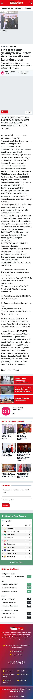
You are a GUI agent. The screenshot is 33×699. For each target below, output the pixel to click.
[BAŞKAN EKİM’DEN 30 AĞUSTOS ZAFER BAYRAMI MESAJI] (9, 447)
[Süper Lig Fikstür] (30, 569)
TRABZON (18, 8)
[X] (13, 662)
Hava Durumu (9, 671)
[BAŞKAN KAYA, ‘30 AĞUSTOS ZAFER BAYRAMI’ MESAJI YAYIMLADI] (24, 468)
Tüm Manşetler (23, 674)
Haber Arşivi (23, 680)
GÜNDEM (27, 8)
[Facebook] (9, 662)
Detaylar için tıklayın (16, 562)
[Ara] (31, 3)
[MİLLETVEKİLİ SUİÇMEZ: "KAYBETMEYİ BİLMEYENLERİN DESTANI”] (24, 428)
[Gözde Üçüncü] (6, 411)
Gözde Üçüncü (17, 409)
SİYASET (28, 689)
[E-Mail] (13, 413)
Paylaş (5, 112)
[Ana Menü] (2, 3)
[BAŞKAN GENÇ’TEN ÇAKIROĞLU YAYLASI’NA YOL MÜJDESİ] (9, 428)
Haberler (4, 46)
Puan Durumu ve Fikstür (8, 675)
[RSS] (23, 662)
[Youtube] (19, 662)
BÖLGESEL (13, 691)
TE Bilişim (21, 696)
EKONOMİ (20, 691)
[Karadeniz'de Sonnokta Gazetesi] (16, 3)
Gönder (5, 505)
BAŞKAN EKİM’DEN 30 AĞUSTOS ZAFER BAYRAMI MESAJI (8, 454)
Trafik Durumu (23, 671)
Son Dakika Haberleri (7, 681)
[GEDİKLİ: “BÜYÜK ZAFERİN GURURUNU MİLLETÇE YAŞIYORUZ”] (9, 468)
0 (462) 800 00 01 (17, 651)
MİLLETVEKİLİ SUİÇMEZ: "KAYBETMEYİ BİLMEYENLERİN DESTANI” (22, 437)
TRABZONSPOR (7, 8)
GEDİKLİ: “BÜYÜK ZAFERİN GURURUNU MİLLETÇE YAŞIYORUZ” (9, 475)
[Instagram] (16, 662)
